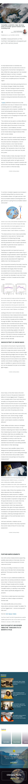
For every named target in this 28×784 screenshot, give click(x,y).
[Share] (2, 32)
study (3, 102)
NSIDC (14, 614)
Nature (10, 614)
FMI (7, 614)
